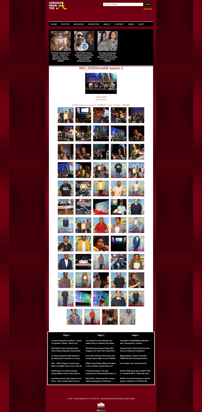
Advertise (93, 24)
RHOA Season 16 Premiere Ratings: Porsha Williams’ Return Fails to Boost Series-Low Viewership (65, 373)
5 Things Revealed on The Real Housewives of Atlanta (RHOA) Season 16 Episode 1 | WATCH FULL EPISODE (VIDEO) (101, 375)
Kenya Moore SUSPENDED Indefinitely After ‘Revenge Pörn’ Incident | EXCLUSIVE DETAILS (134, 343)
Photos (65, 24)
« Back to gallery (101, 97)
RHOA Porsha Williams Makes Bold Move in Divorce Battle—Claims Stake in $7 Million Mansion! (101, 366)
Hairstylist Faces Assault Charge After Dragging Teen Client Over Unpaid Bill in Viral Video (100, 351)
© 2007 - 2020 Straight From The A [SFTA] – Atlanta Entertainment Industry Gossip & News (101, 398)
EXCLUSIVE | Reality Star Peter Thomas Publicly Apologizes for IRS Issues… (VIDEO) (100, 381)
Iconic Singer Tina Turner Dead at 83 (133, 363)
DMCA (131, 24)
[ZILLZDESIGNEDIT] (101, 407)
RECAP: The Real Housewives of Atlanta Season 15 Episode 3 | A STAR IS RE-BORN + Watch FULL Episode (135, 381)
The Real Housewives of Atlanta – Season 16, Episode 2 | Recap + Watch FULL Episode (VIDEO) (60, 57)
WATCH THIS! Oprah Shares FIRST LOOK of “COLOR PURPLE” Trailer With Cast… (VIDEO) (135, 373)
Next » (105, 99)
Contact (119, 24)
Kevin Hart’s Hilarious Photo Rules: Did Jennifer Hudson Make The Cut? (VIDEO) (101, 357)
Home (54, 24)
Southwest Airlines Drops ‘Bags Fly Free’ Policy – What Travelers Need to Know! (66, 379)
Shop (141, 24)
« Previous (98, 99)
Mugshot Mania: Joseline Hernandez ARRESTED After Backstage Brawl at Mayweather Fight (133, 358)
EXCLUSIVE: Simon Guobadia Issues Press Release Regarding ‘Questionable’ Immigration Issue (84, 57)
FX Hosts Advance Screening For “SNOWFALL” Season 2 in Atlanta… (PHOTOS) (102, 105)
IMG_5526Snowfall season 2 (101, 68)
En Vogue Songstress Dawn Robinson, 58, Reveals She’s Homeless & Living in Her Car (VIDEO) (107, 57)
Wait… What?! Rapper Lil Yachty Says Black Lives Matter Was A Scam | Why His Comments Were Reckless (66, 366)
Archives (79, 24)
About (107, 24)
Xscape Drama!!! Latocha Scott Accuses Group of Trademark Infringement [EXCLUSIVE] (135, 351)
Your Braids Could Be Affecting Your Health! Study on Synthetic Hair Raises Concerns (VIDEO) (100, 343)
